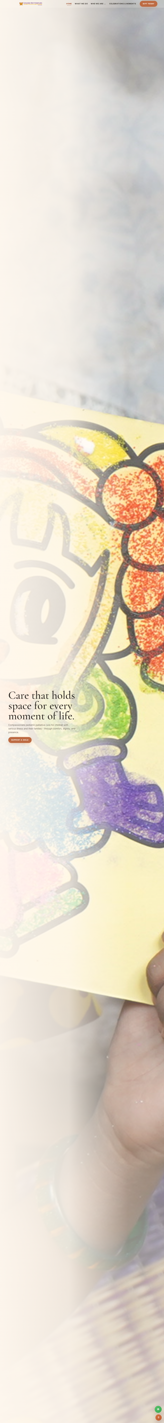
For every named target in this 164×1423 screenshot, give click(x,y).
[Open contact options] (158, 1409)
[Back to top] (158, 1417)
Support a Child (20, 740)
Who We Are (97, 4)
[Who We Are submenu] (105, 4)
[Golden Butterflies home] (31, 4)
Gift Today (148, 4)
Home (69, 4)
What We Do (81, 4)
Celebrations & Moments (122, 4)
